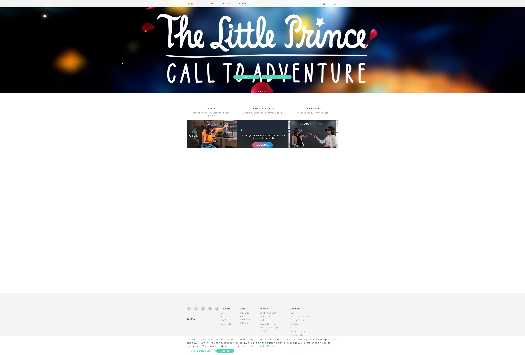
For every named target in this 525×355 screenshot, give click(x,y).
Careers (294, 327)
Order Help (265, 320)
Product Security (299, 331)
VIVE (223, 320)
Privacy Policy (297, 335)
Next (517, 46)
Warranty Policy (268, 324)
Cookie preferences (201, 351)
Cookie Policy (266, 346)
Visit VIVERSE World (276, 77)
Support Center (268, 313)
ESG (292, 313)
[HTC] (190, 3)
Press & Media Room (301, 316)
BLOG (261, 3)
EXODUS (225, 316)
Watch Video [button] (248, 77)
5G (222, 313)
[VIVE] (334, 3)
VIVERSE (226, 3)
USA (192, 319)
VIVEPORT (226, 324)
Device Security (298, 320)
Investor (294, 324)
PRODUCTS (207, 3)
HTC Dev (244, 313)
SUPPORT (244, 3)
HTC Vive (244, 323)
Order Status (266, 316)
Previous (7, 46)
